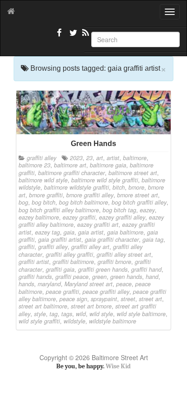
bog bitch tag (119, 210)
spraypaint (104, 299)
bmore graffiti (46, 195)
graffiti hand (146, 269)
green (99, 277)
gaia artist (90, 232)
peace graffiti (62, 292)
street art (150, 299)
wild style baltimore (141, 314)
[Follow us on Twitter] (72, 36)
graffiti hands (35, 277)
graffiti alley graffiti (69, 254)
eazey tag (47, 232)
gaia (69, 232)
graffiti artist (34, 262)
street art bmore (91, 306)
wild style (101, 314)
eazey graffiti (79, 217)
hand (152, 277)
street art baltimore (43, 306)
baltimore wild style (43, 180)
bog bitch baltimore (83, 202)
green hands (126, 277)
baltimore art (70, 165)
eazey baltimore (39, 217)
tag (53, 314)
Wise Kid (118, 366)
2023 (76, 158)
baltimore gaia (108, 165)
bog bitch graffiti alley (139, 202)
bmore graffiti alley (89, 195)
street (128, 299)
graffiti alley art (90, 247)
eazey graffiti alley (122, 217)
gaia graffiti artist (59, 239)
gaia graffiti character (112, 239)
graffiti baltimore (73, 262)
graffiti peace (72, 277)
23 (89, 158)
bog (23, 202)
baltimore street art (132, 173)
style (40, 314)
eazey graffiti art (97, 224)
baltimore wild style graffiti (104, 180)
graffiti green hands (103, 269)
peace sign (73, 299)
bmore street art (137, 195)
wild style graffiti (39, 321)
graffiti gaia (60, 269)
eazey (147, 210)
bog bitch (43, 202)
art (99, 158)
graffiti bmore (114, 262)
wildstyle (74, 321)
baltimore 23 (34, 165)
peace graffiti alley (106, 292)
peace (124, 284)
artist (113, 158)
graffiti (26, 247)
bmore (136, 187)
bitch (119, 187)
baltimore (135, 158)
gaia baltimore (125, 232)
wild (81, 314)
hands (26, 284)
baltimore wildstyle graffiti (76, 187)
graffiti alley (41, 158)
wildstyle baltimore (112, 321)
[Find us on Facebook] (59, 36)
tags (66, 314)
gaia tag (153, 239)
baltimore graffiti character (71, 173)
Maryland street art (88, 284)
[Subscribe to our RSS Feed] (85, 36)
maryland (49, 284)
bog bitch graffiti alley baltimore (59, 210)
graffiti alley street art (124, 254)
